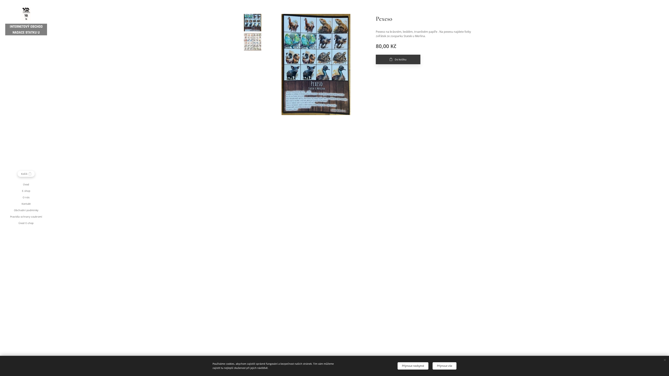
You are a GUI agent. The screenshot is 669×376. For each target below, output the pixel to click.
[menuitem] (26, 184)
